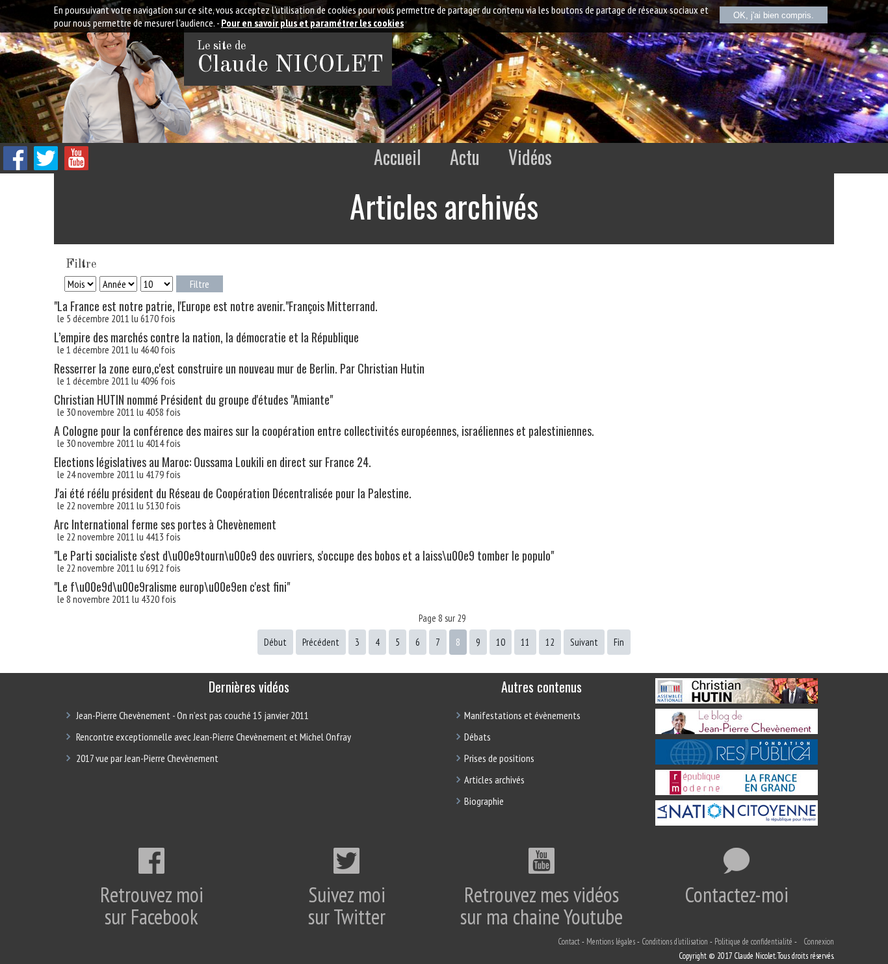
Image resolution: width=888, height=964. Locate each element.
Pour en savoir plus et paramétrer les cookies (312, 22)
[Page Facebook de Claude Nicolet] (15, 166)
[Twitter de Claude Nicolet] (46, 166)
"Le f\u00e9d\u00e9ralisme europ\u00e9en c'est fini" (172, 586)
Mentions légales (610, 941)
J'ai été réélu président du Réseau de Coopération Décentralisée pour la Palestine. (232, 493)
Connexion (818, 941)
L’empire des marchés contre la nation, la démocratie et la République (206, 337)
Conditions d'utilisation (675, 941)
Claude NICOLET (290, 65)
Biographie (484, 800)
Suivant (584, 642)
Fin (619, 642)
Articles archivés (494, 779)
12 (550, 642)
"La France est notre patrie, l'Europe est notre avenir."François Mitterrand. (216, 306)
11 (525, 642)
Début (275, 642)
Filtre (199, 283)
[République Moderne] (736, 791)
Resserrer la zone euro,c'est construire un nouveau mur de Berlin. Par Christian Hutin (239, 368)
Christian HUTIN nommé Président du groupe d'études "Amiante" (193, 399)
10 (500, 642)
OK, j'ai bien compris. (773, 15)
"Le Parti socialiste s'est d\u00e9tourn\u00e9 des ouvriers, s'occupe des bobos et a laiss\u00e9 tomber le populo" (304, 555)
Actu (465, 157)
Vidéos (530, 157)
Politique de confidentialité (753, 941)
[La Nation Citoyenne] (736, 821)
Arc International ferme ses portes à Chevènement (165, 524)
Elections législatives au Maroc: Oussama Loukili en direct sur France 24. (212, 461)
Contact (569, 941)
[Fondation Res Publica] (736, 760)
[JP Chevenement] (736, 730)
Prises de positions (499, 758)
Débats (477, 736)
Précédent (320, 642)
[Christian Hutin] (736, 699)
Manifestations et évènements (522, 715)
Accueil (397, 157)
